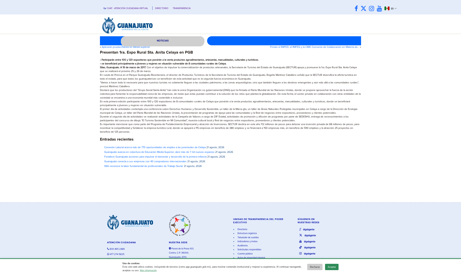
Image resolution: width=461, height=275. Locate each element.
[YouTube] (380, 9)
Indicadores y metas (247, 241)
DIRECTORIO (161, 8)
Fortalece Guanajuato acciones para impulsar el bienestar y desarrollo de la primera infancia (155, 157)
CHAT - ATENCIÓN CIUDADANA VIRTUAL (127, 8)
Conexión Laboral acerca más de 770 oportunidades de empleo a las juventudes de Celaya (155, 147)
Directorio (242, 229)
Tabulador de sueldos (248, 237)
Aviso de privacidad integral (251, 258)
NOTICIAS (163, 41)
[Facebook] (357, 9)
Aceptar (332, 267)
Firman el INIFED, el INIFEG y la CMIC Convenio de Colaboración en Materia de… (314, 47)
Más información (148, 270)
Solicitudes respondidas (249, 249)
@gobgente (308, 229)
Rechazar (315, 267)
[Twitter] (364, 9)
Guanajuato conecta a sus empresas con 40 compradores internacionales (145, 161)
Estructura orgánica (247, 233)
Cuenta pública (245, 254)
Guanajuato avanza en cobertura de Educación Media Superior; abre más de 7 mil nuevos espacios (159, 152)
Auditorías (242, 246)
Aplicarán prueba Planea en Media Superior (126, 47)
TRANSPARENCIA (182, 8)
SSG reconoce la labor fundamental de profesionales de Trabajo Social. (143, 166)
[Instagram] (372, 9)
